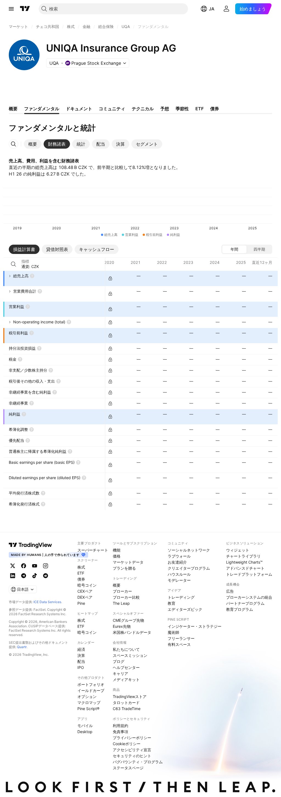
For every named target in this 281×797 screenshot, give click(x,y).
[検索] (13, 264)
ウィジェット (237, 550)
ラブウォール (179, 556)
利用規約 (120, 725)
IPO (80, 667)
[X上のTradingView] (12, 566)
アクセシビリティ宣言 (132, 749)
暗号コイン (87, 585)
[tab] (32, 144)
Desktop (84, 731)
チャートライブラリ (243, 556)
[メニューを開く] (11, 8)
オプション (87, 696)
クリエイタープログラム (189, 568)
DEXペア (84, 597)
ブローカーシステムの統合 (249, 597)
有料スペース (179, 644)
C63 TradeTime (126, 708)
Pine (81, 603)
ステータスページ (128, 767)
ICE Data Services (47, 602)
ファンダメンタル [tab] (41, 108)
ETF (80, 573)
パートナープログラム (245, 603)
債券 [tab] (214, 108)
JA (211, 9)
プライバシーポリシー (132, 737)
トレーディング (181, 597)
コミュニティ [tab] (112, 108)
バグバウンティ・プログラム (138, 761)
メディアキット (126, 679)
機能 (116, 550)
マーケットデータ (128, 562)
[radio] (234, 249)
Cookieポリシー (126, 743)
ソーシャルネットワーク (189, 550)
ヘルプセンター (126, 667)
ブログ (118, 661)
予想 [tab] (164, 108)
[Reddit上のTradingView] (45, 576)
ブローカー (122, 591)
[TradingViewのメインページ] (25, 9)
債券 (81, 579)
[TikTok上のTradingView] (34, 576)
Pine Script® (88, 708)
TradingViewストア (130, 696)
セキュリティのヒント (132, 755)
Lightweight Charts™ (244, 562)
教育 (171, 603)
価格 (116, 556)
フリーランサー (181, 638)
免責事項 (120, 731)
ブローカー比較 (126, 597)
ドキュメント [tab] (79, 108)
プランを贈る (124, 568)
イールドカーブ (90, 690)
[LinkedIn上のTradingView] (12, 576)
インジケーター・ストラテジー (194, 626)
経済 (81, 649)
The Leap (121, 603)
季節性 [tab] (182, 108)
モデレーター (179, 580)
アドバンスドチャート (245, 568)
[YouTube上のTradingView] (34, 566)
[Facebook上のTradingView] (23, 566)
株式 (81, 567)
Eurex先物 (122, 626)
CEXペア (84, 591)
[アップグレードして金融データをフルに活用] (110, 278)
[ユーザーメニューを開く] (226, 8)
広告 (230, 591)
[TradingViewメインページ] (30, 545)
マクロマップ (88, 702)
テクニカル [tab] (143, 108)
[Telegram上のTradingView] (23, 576)
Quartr (22, 647)
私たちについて (126, 649)
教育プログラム (239, 609)
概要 (116, 585)
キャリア (120, 673)
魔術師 (173, 632)
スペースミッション (130, 655)
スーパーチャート (92, 550)
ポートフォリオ (90, 684)
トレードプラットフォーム (249, 574)
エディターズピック (185, 609)
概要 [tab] (13, 108)
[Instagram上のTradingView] (45, 566)
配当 (81, 661)
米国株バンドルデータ (132, 632)
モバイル (85, 725)
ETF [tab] (199, 108)
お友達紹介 (177, 562)
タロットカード (126, 702)
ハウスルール (179, 574)
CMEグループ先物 (128, 620)
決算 (81, 655)
